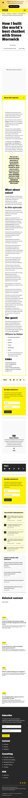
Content (9, 13)
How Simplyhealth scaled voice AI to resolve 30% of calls (15, 532)
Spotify (9, 339)
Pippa (9, 350)
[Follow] (14, 448)
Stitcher (10, 342)
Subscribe (7, 411)
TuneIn (9, 345)
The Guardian (15, 143)
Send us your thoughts (14, 173)
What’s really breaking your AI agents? (14, 580)
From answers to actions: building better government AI (15, 548)
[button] (25, 10)
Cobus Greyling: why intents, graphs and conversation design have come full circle (13, 564)
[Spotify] (25, 783)
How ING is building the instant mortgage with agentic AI (14, 525)
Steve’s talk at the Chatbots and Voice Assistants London (13, 369)
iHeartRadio (11, 347)
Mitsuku (7, 121)
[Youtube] (23, 783)
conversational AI (9, 224)
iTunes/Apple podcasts (14, 337)
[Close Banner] (26, 1)
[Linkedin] (20, 783)
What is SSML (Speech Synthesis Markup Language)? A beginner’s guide (15, 517)
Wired (6, 144)
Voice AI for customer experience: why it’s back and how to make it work (15, 540)
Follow (14, 450)
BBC (10, 143)
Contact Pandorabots (10, 362)
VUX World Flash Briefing (14, 181)
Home (3, 13)
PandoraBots (15, 331)
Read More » (6, 569)
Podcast (15, 13)
